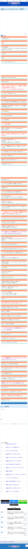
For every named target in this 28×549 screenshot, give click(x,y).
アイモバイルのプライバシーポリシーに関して (7, 541)
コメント (2, 409)
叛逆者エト (5, 35)
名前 (1, 419)
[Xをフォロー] (14, 509)
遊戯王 (2, 35)
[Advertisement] (14, 70)
